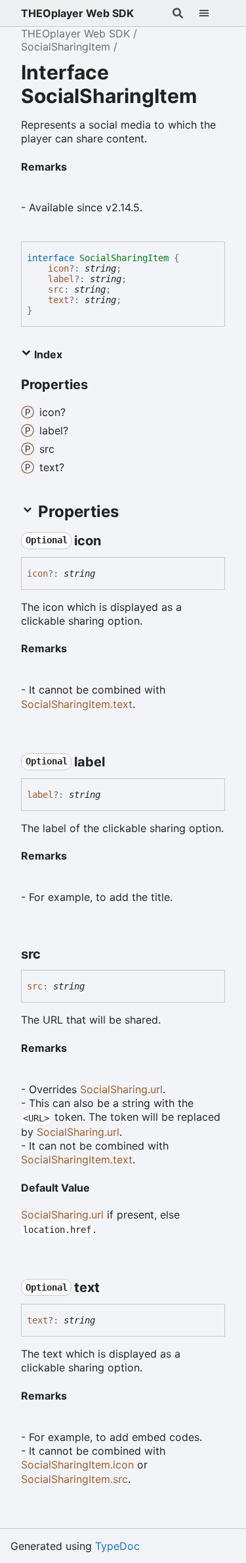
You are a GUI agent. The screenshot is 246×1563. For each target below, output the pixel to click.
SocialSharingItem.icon (77, 1464)
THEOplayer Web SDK (77, 13)
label (61, 279)
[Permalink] (77, 165)
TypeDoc (117, 1546)
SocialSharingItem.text (77, 704)
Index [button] (46, 354)
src (56, 289)
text (58, 300)
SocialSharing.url (121, 1089)
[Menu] (212, 13)
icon (58, 268)
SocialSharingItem (65, 46)
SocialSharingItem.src (74, 1479)
